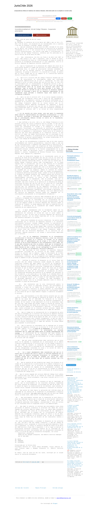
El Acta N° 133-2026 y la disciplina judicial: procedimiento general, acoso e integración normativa (73, 287)
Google (58, 18)
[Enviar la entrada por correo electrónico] (43, 462)
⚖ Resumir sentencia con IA (23, 35)
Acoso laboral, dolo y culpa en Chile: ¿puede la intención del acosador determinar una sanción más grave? (74, 197)
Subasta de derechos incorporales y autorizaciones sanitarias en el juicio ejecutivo (74, 310)
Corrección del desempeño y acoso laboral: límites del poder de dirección (74, 217)
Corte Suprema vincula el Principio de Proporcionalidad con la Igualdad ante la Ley (75, 425)
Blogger (55, 503)
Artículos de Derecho (74, 372)
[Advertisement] (39, 475)
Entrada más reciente (22, 488)
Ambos (69, 18)
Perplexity (64, 18)
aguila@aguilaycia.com (64, 498)
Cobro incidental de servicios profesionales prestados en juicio (73, 348)
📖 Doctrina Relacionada (41, 35)
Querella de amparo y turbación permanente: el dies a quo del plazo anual (74, 177)
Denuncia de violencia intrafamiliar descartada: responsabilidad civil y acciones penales (74, 329)
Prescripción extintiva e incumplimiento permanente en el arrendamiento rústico (73, 158)
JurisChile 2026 (23, 5)
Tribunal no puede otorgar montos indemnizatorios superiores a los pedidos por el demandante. (73, 409)
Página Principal (40, 488)
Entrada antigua (58, 488)
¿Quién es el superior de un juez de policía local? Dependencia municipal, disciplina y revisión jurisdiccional (74, 240)
